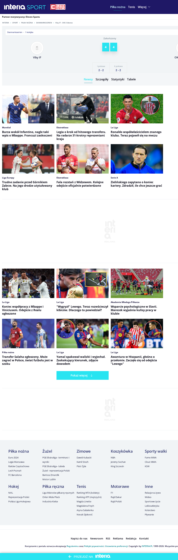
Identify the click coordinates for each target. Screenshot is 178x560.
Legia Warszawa (16, 461)
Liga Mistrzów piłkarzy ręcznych (58, 492)
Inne (149, 486)
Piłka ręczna (53, 486)
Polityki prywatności (94, 546)
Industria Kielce (50, 501)
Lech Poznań (14, 470)
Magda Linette (84, 501)
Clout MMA (150, 461)
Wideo (148, 497)
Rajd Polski (116, 501)
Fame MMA (150, 457)
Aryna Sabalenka (85, 510)
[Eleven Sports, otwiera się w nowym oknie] (58, 7)
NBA (113, 457)
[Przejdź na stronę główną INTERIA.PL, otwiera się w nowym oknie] (15, 7)
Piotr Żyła (81, 466)
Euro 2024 (13, 457)
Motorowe (120, 486)
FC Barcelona (14, 475)
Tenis (81, 486)
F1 (112, 492)
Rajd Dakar (116, 497)
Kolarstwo (150, 510)
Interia (5, 22)
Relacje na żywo (153, 492)
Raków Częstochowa (18, 466)
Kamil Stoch (83, 461)
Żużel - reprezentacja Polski (56, 470)
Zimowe (84, 451)
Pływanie (149, 514)
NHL (10, 492)
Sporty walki (156, 451)
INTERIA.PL (147, 546)
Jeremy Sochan (118, 461)
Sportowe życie (152, 501)
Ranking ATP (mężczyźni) (89, 497)
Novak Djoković (84, 514)
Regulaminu (73, 546)
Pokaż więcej (79, 375)
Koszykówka (122, 451)
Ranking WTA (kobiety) (88, 492)
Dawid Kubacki (84, 457)
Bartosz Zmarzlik (50, 475)
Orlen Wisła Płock (51, 497)
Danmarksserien (44, 22)
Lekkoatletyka (152, 505)
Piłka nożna (27, 22)
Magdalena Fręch (85, 505)
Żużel (47, 451)
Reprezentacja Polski (18, 497)
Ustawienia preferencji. (116, 546)
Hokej (13, 486)
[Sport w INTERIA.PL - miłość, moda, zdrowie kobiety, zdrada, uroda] (36, 7)
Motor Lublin (49, 479)
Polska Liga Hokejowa (19, 501)
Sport (15, 22)
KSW (147, 466)
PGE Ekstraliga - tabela (53, 466)
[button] (118, 7)
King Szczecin (117, 466)
